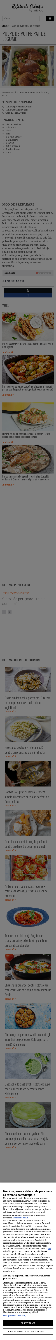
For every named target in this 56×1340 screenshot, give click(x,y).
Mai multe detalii (20, 1217)
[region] (28, 1261)
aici (49, 1248)
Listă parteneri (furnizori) (14, 1315)
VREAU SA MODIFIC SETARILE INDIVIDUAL (28, 1331)
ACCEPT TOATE (28, 1323)
